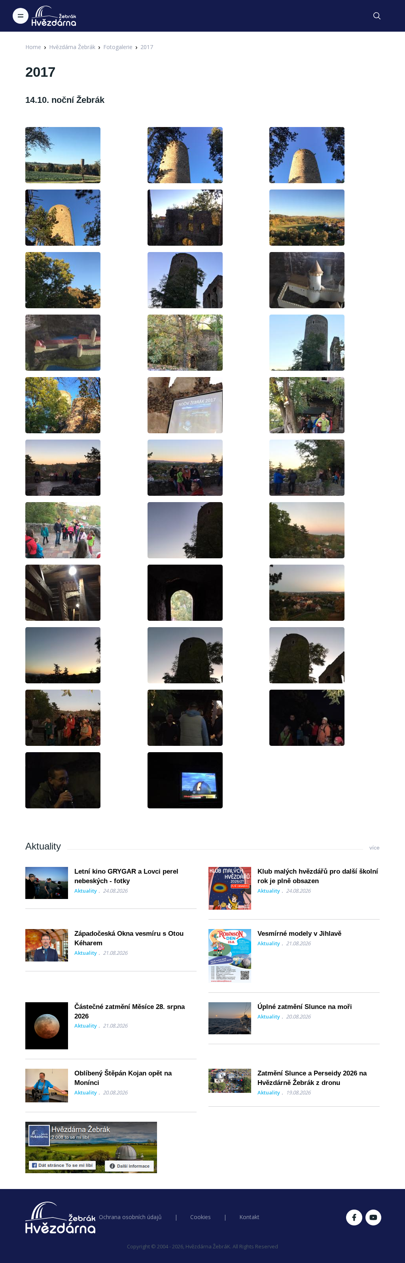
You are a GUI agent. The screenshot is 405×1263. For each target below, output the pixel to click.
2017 (146, 47)
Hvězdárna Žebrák (72, 47)
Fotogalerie (117, 47)
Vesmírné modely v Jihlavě (299, 933)
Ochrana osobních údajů (130, 1217)
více (374, 847)
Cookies (200, 1217)
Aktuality (85, 890)
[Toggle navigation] (20, 16)
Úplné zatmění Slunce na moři (304, 1007)
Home (33, 47)
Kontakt (249, 1217)
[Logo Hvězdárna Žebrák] (54, 16)
